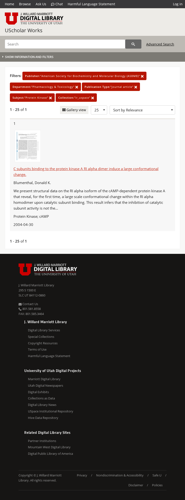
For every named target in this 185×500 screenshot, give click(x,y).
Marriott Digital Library (44, 379)
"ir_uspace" (74, 97)
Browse (25, 4)
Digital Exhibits (38, 392)
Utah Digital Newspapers (45, 385)
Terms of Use (37, 349)
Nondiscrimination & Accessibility (120, 475)
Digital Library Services (44, 330)
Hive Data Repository (43, 418)
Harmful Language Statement (91, 4)
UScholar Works (23, 30)
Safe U (156, 475)
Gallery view (76, 110)
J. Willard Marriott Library (36, 285)
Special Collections (41, 336)
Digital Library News (42, 405)
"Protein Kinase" (31, 97)
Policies (157, 485)
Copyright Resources (43, 343)
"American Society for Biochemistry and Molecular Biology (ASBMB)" (83, 76)
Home (9, 4)
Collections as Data (41, 398)
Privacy (82, 475)
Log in (178, 4)
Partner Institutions (42, 441)
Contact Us (30, 304)
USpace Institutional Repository (50, 411)
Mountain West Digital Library (49, 447)
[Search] (133, 44)
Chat (58, 4)
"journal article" (109, 87)
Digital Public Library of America (50, 453)
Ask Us (41, 4)
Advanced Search (160, 44)
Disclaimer (135, 485)
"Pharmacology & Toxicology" (44, 87)
